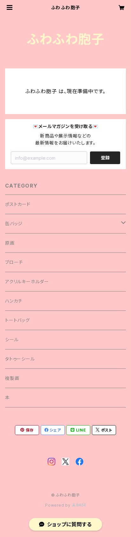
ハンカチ (13, 301)
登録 (105, 157)
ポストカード (18, 204)
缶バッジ (14, 223)
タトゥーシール (20, 358)
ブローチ (14, 262)
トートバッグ (17, 320)
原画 (10, 243)
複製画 (12, 378)
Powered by (58, 505)
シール (11, 339)
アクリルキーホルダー (27, 281)
